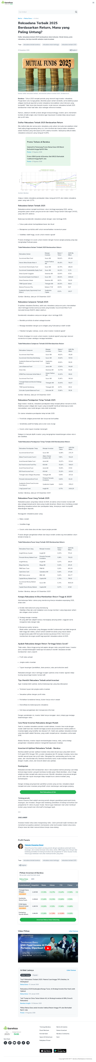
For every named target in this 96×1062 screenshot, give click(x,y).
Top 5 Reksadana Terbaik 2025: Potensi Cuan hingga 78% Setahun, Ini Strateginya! (44, 981)
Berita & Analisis (62, 1027)
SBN (32, 879)
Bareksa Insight (25, 1003)
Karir (58, 1037)
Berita (20, 18)
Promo (29, 152)
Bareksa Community (63, 1034)
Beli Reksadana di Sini (48, 792)
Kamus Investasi (62, 1030)
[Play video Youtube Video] (48, 948)
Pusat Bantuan (44, 1030)
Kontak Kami (44, 1034)
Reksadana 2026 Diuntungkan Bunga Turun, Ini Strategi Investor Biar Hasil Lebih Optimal (47, 990)
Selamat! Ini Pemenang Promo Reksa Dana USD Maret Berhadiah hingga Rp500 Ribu (45, 148)
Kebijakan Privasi (45, 1040)
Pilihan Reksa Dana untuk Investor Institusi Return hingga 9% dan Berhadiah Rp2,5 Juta (46, 1009)
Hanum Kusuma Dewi (34, 845)
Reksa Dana (28, 18)
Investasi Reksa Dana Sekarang (48, 920)
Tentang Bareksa (45, 1027)
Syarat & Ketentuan (46, 1037)
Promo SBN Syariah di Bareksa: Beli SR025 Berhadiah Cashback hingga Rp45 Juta (45, 158)
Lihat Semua (73, 931)
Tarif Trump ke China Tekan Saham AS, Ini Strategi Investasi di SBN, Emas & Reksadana (46, 999)
